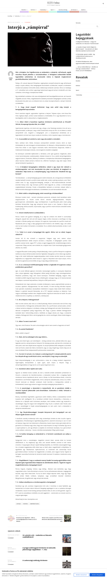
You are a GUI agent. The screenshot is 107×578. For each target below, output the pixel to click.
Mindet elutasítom (81, 574)
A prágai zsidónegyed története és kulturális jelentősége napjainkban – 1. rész (39, 549)
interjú (19, 503)
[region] (53, 573)
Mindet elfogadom (97, 574)
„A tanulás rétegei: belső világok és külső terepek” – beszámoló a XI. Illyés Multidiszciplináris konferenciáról (87, 49)
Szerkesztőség (63, 9)
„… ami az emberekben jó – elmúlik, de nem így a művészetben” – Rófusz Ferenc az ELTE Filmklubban (87, 68)
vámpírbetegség (34, 503)
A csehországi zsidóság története (35, 560)
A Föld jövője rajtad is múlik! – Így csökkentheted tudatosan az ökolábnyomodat (85, 56)
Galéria (83, 9)
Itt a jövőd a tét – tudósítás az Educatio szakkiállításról (37, 536)
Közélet (24, 9)
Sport (52, 9)
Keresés (78, 23)
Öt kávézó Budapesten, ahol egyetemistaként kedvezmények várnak (87, 62)
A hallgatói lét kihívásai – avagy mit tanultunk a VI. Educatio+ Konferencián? (87, 42)
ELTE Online (53, 2)
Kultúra (33, 9)
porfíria (25, 503)
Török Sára (11, 79)
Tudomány (43, 9)
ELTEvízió (73, 9)
